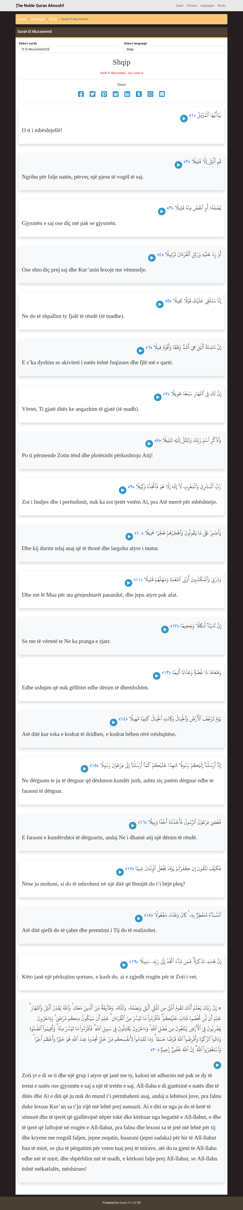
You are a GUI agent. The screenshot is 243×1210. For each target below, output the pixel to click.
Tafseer (191, 5)
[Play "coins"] (184, 118)
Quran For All (127, 1202)
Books (222, 5)
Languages (207, 5)
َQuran (179, 5)
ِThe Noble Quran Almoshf (40, 5)
